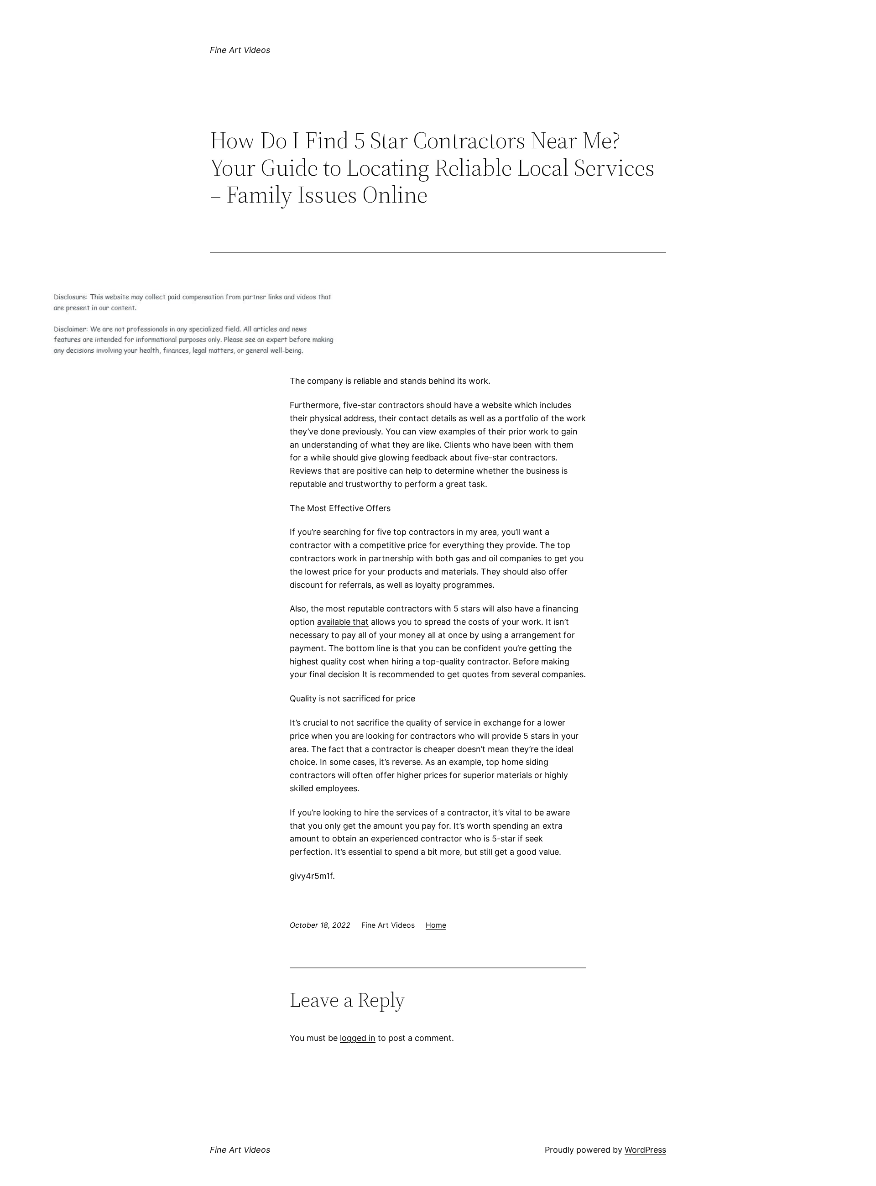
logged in (357, 1038)
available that (343, 622)
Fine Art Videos (240, 50)
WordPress (645, 1150)
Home (436, 925)
